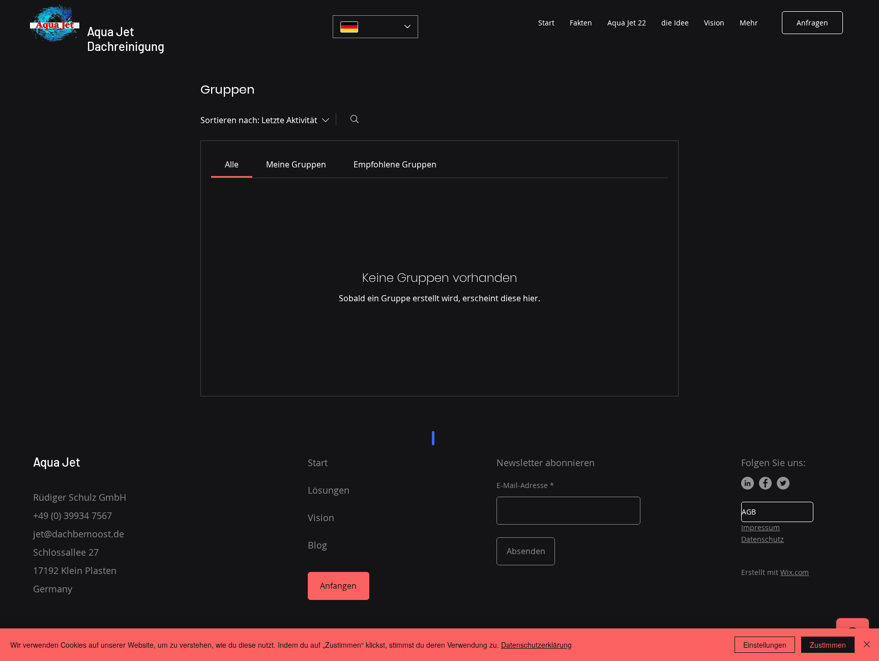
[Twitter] (783, 483)
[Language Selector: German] (375, 26)
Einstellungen (764, 645)
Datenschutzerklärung (536, 645)
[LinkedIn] (747, 483)
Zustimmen (828, 645)
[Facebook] (765, 483)
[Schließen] (867, 645)
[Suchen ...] (354, 119)
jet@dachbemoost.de (78, 534)
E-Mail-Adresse (522, 485)
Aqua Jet (56, 461)
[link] (232, 164)
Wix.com (794, 572)
